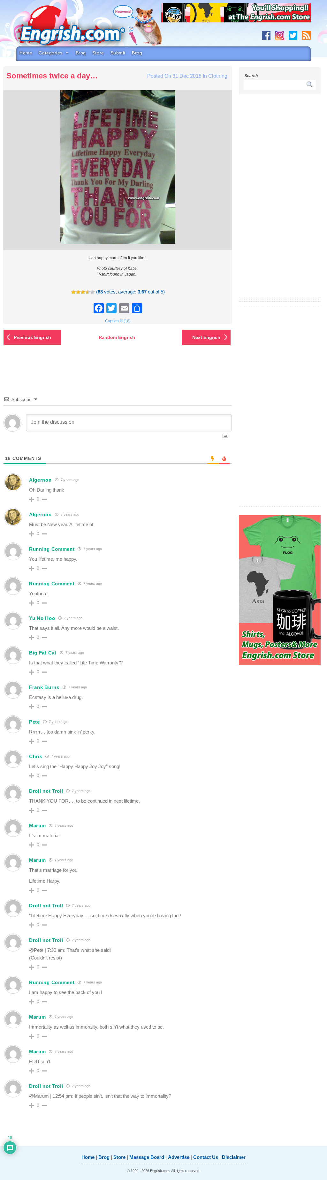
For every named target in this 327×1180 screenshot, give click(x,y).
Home (25, 52)
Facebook (266, 35)
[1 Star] (73, 292)
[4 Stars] (87, 292)
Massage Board (146, 1157)
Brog (81, 52)
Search (251, 76)
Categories (51, 52)
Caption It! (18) (118, 321)
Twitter (293, 35)
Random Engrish (117, 337)
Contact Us (205, 1157)
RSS (306, 35)
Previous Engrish (32, 337)
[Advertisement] (279, 200)
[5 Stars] (92, 292)
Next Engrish (206, 337)
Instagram (279, 35)
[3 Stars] (82, 292)
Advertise (178, 1157)
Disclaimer (234, 1157)
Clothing (217, 76)
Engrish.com (81, 28)
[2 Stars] (78, 292)
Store (98, 52)
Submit (117, 52)
